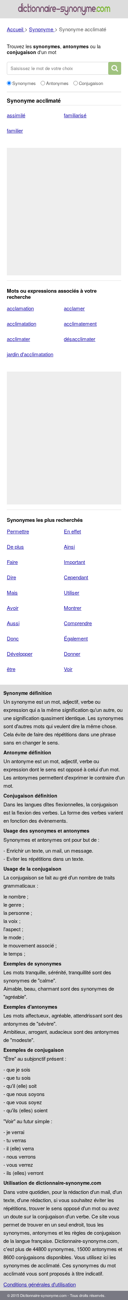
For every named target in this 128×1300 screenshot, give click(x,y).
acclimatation (21, 323)
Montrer (72, 607)
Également (76, 638)
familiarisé (75, 115)
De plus (15, 546)
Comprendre (78, 623)
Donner (72, 653)
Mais (12, 592)
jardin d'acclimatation (30, 354)
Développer (19, 653)
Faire (12, 561)
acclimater (18, 338)
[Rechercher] (114, 68)
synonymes (46, 46)
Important (74, 561)
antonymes (76, 46)
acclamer (74, 308)
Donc (13, 638)
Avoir (12, 607)
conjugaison (21, 52)
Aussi (13, 623)
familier (15, 130)
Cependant (76, 577)
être (11, 668)
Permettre (18, 531)
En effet (72, 531)
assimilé (16, 115)
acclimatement (80, 323)
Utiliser (71, 592)
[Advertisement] (64, 211)
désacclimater (79, 338)
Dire (11, 577)
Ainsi (69, 546)
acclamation (20, 308)
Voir (68, 668)
